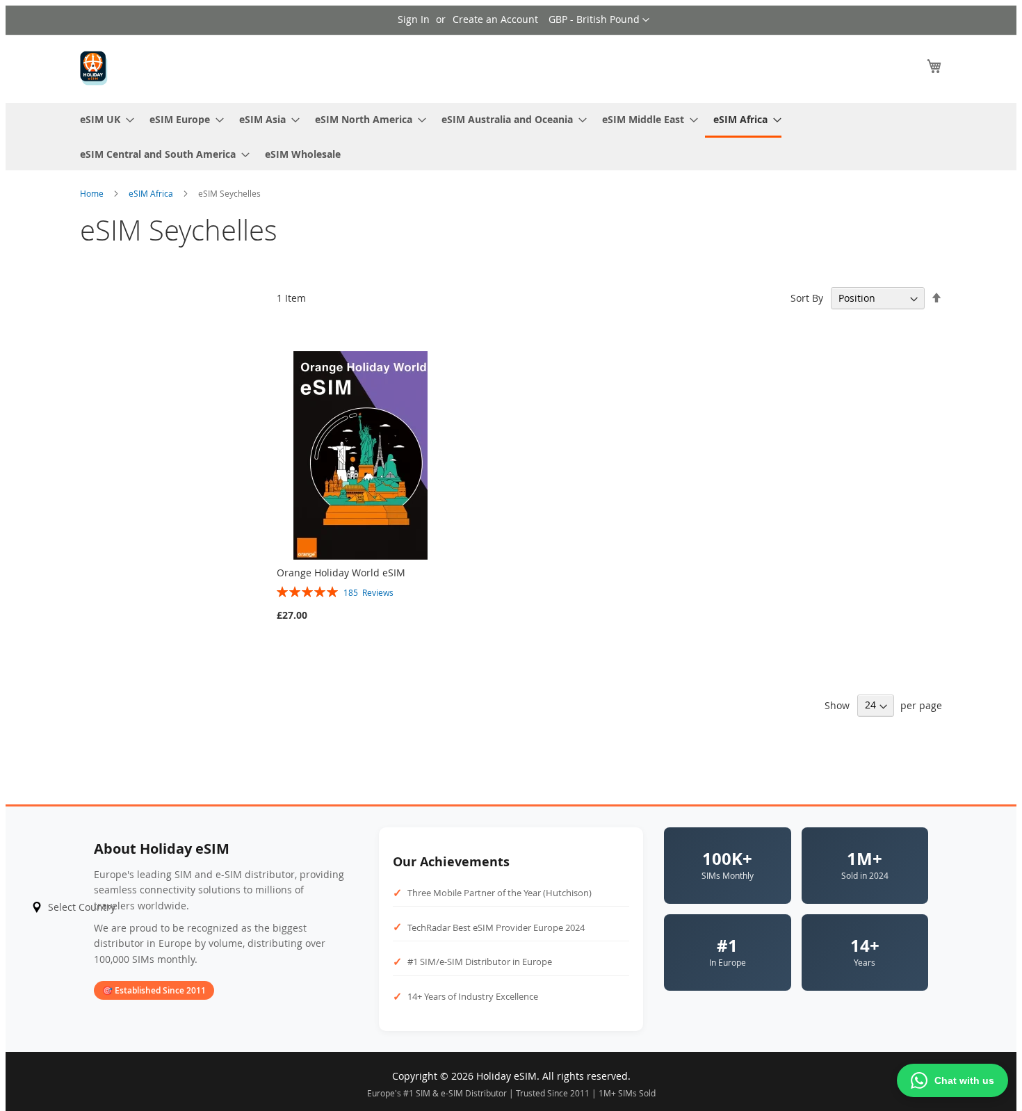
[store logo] (94, 68)
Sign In (414, 19)
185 (368, 592)
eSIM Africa (152, 193)
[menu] (511, 136)
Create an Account (495, 19)
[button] (599, 20)
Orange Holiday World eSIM (341, 572)
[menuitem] (103, 119)
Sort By (806, 298)
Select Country (81, 907)
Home (93, 193)
